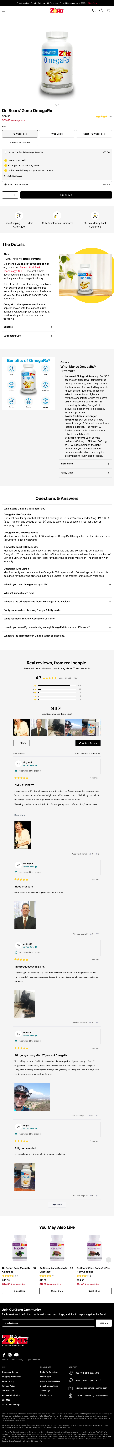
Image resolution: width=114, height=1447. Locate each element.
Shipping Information (11, 1376)
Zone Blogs (45, 1390)
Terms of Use (8, 1390)
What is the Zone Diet (50, 1381)
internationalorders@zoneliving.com (91, 1395)
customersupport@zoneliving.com (91, 1388)
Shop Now (92, 3)
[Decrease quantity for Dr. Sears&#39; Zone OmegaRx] (4, 195)
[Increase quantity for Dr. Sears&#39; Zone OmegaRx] (15, 195)
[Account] (101, 10)
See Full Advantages (13, 176)
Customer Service (10, 1372)
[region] (57, 727)
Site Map (6, 1400)
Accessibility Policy (11, 1395)
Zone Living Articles (49, 1386)
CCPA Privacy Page (11, 1404)
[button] (3, 11)
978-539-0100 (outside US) (88, 1380)
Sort (77, 753)
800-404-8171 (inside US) (87, 1373)
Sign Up (104, 1323)
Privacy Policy (8, 1386)
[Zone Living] (57, 10)
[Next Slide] (98, 727)
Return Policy (8, 1381)
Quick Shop (19, 1291)
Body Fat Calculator (49, 1372)
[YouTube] (16, 1355)
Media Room (46, 1395)
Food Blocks (45, 1376)
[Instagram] (10, 1355)
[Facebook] (3, 1355)
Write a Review (91, 744)
